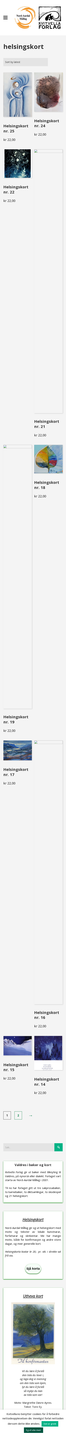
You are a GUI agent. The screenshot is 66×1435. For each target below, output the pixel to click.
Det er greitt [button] (50, 1423)
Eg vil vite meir (33, 1430)
